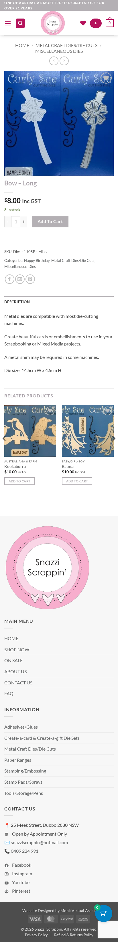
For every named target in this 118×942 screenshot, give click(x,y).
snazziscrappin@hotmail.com (39, 842)
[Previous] (4, 450)
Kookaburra (15, 466)
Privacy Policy (36, 935)
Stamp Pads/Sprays (23, 782)
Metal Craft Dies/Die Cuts (66, 45)
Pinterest (20, 891)
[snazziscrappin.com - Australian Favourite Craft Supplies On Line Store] (53, 23)
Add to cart (50, 221)
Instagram (21, 873)
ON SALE (13, 660)
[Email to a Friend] (20, 279)
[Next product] (53, 60)
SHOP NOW (16, 649)
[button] (7, 23)
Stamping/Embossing (25, 770)
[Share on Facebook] (9, 279)
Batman (69, 466)
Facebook (21, 865)
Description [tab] (17, 302)
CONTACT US (18, 682)
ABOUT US (15, 671)
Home (22, 45)
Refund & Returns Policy (73, 935)
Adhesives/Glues (21, 726)
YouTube (20, 882)
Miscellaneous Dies (59, 51)
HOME (11, 638)
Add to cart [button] (20, 481)
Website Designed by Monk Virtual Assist (59, 910)
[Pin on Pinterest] (30, 279)
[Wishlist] (83, 23)
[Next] (113, 450)
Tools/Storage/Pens (23, 793)
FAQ (8, 693)
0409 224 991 (24, 851)
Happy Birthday (37, 260)
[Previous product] (64, 60)
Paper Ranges (17, 760)
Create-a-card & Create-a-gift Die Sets (42, 738)
